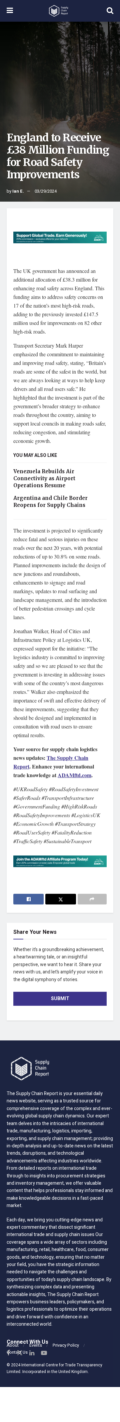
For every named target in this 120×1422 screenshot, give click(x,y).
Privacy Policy (66, 1345)
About (13, 1345)
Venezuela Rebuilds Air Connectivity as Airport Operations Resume (44, 478)
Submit (60, 998)
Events (35, 1345)
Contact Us (17, 1352)
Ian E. (18, 191)
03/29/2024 (46, 191)
